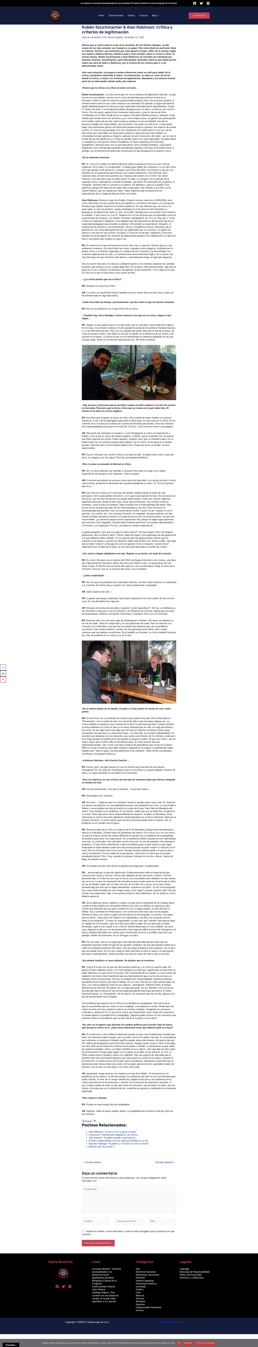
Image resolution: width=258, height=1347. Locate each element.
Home (101, 15)
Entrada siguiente (165, 1162)
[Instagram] (208, 3)
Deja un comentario (91, 37)
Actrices (140, 1298)
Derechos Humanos (146, 1272)
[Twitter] (201, 3)
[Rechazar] (254, 1343)
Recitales (140, 1301)
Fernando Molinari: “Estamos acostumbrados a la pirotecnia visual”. (106, 1272)
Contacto (143, 15)
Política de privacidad (205, 1343)
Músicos (140, 1295)
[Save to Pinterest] (3, 680)
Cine (138, 1292)
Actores (140, 1310)
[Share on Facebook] (3, 668)
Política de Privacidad (190, 1275)
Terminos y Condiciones (192, 1277)
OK (179, 1343)
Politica (139, 1289)
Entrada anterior (91, 1162)
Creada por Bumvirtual (171, 1322)
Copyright (184, 1269)
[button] (158, 16)
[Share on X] (3, 674)
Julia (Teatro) (98, 1289)
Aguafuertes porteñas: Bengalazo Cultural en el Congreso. (104, 1280)
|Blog (154, 15)
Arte (138, 1269)
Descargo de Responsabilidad (194, 1272)
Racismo (140, 1304)
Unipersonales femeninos (148, 1307)
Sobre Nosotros (116, 15)
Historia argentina (145, 1280)
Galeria (131, 15)
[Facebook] (194, 3)
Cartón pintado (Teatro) (103, 1286)
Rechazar (188, 1343)
